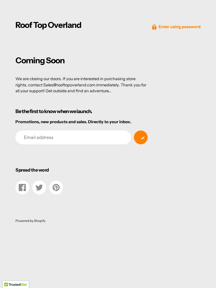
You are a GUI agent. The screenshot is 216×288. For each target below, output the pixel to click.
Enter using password (180, 26)
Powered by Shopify (30, 221)
